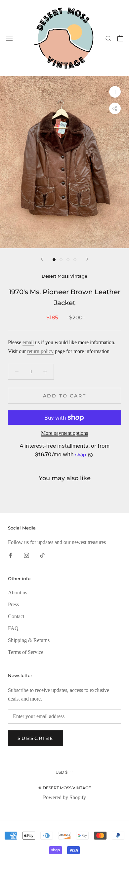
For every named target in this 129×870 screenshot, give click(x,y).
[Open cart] (120, 38)
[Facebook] (10, 554)
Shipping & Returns (29, 640)
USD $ (61, 772)
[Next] (87, 259)
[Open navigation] (9, 38)
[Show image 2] (61, 259)
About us (17, 592)
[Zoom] (115, 92)
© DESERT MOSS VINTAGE (64, 787)
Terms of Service (25, 652)
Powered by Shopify (64, 797)
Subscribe (36, 738)
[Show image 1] (54, 259)
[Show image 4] (74, 259)
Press (13, 604)
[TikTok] (42, 554)
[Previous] (42, 259)
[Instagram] (26, 554)
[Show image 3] (67, 259)
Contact (16, 616)
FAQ (13, 628)
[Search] (108, 38)
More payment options (64, 433)
